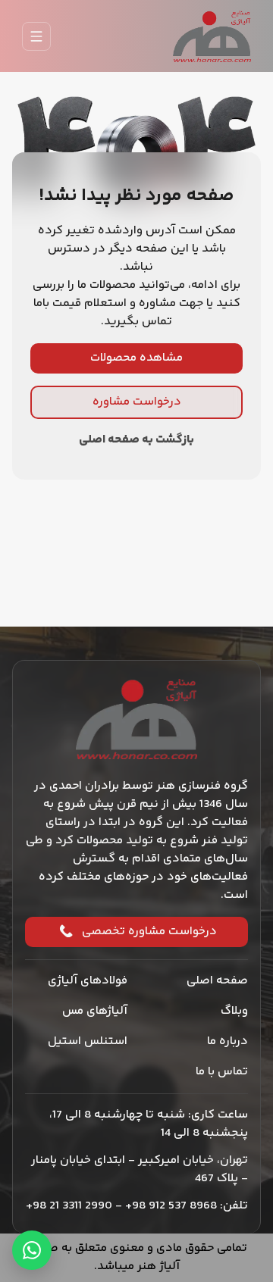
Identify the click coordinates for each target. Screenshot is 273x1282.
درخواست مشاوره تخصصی (149, 931)
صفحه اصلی (217, 980)
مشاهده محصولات (136, 358)
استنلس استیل (87, 1041)
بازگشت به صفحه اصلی (136, 440)
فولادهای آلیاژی (87, 980)
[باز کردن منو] (36, 36)
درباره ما (227, 1041)
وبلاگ (234, 1011)
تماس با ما (222, 1071)
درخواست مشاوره (137, 401)
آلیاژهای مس (94, 1011)
